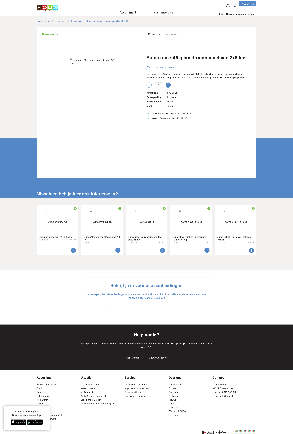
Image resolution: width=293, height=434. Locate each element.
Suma (170, 106)
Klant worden (248, 4)
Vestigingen (174, 396)
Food (39, 388)
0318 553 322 (229, 392)
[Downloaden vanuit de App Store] (18, 422)
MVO (171, 403)
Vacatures (241, 14)
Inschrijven (179, 307)
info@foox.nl (226, 396)
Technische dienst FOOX (137, 384)
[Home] (47, 8)
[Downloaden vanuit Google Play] (35, 422)
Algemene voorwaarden (137, 388)
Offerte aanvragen (158, 357)
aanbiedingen (198, 343)
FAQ (149, 347)
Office (40, 403)
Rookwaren (42, 399)
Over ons (173, 392)
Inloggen (252, 14)
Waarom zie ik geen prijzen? (160, 67)
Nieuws (230, 14)
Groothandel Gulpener (92, 399)
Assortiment (128, 12)
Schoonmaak (77, 21)
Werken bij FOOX (177, 411)
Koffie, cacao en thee (47, 384)
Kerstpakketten (88, 388)
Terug (39, 21)
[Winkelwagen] (228, 5)
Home (47, 21)
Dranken (41, 392)
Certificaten (174, 407)
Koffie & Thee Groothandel (94, 396)
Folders (220, 14)
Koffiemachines (88, 392)
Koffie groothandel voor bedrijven (98, 403)
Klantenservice (163, 12)
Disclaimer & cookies (135, 396)
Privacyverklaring (133, 392)
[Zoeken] (235, 5)
